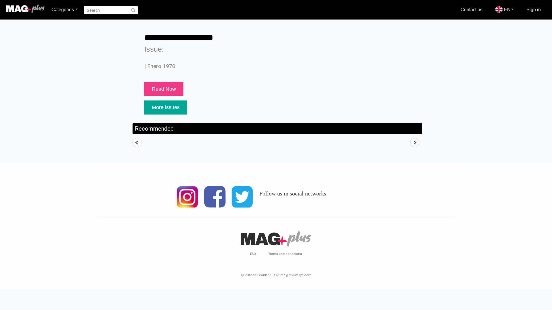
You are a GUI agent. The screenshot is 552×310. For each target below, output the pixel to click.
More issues (166, 107)
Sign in (533, 9)
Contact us (471, 9)
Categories (63, 9)
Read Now (164, 89)
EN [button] (507, 9)
